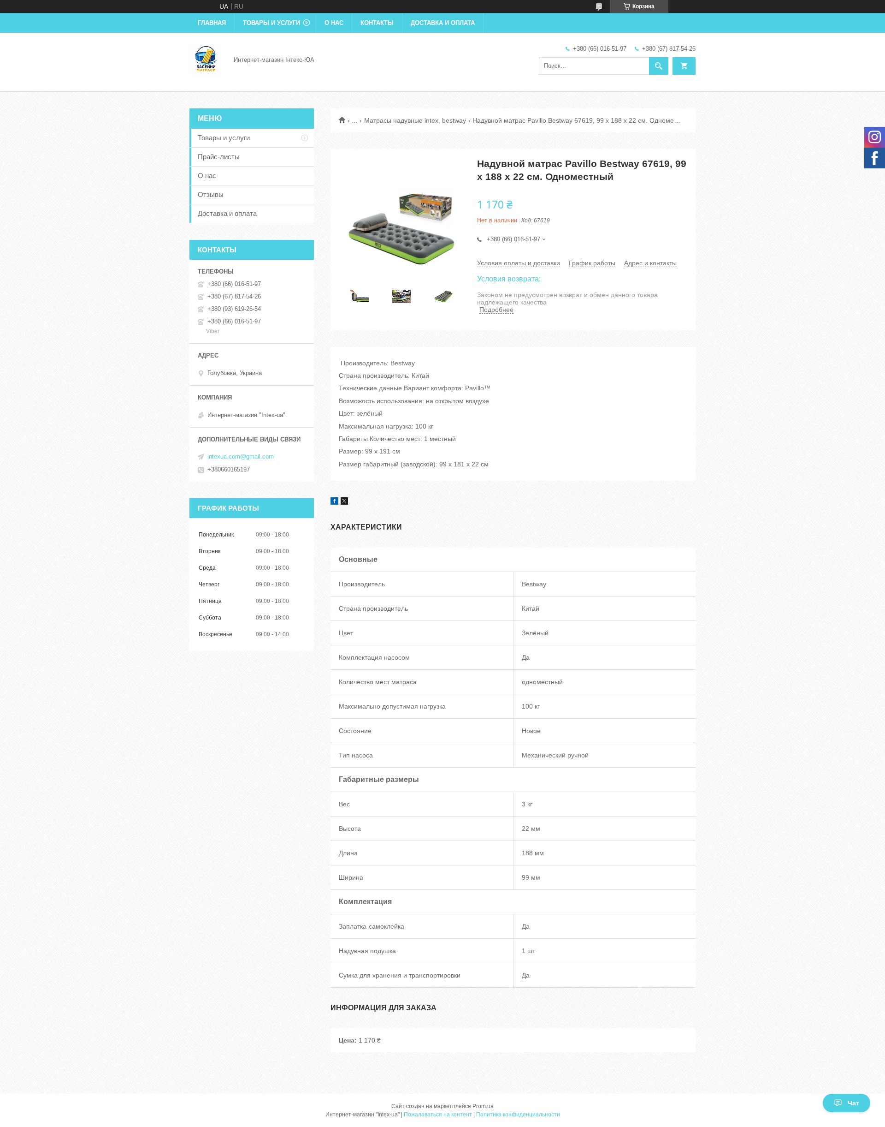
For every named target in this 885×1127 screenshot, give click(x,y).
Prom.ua (483, 1106)
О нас (333, 22)
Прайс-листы (219, 157)
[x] (344, 502)
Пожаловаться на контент (438, 1114)
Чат (853, 1103)
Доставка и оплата (443, 22)
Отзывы (211, 194)
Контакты (377, 22)
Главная (212, 22)
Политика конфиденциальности (518, 1114)
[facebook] (334, 502)
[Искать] (658, 66)
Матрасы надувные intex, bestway (415, 120)
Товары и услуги (271, 22)
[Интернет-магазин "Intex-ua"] (206, 59)
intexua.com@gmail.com (240, 456)
